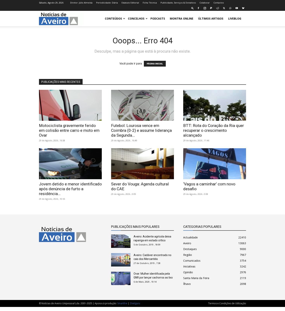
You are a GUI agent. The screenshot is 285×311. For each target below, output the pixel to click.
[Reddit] (217, 8)
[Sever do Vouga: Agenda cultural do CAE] (142, 163)
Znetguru (135, 303)
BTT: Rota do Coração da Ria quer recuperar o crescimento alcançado (213, 130)
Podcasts (157, 18)
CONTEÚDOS (113, 18)
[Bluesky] (243, 8)
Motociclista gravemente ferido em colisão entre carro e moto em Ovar (69, 130)
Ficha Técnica (150, 2)
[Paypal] (211, 8)
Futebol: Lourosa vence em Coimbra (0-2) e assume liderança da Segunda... (141, 130)
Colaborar (205, 2)
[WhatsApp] (230, 8)
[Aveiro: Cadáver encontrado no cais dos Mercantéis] (120, 259)
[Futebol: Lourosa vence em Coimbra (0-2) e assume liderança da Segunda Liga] (142, 105)
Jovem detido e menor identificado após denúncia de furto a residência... (70, 189)
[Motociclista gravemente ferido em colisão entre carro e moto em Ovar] (70, 105)
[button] (192, 8)
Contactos (218, 2)
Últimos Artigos (210, 18)
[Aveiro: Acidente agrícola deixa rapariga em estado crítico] (120, 241)
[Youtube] (237, 8)
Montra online (181, 18)
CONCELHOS (136, 18)
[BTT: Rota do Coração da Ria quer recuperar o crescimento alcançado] (214, 105)
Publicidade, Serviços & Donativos (178, 2)
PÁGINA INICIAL (155, 63)
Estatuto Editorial (130, 2)
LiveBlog (234, 18)
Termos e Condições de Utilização (227, 303)
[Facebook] (198, 8)
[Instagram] (205, 8)
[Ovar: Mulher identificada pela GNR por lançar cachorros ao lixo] (120, 278)
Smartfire (122, 303)
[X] (224, 8)
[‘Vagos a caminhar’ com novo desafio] (214, 163)
